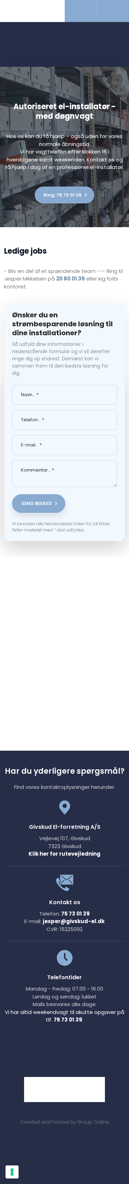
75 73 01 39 (75, 913)
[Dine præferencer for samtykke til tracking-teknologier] (12, 1171)
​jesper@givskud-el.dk (74, 921)
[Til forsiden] (64, 41)
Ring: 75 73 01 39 (62, 195)
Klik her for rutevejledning (64, 853)
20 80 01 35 (70, 278)
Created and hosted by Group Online (64, 1122)
